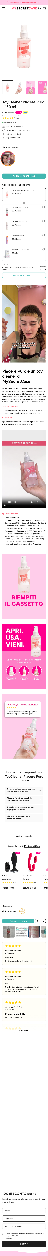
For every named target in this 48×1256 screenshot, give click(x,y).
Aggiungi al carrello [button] (24, 275)
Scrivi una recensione (18, 921)
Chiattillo (6, 879)
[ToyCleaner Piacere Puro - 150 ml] (7, 87)
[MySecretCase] (24, 8)
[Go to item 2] (21, 932)
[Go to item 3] (34, 932)
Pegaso (26, 879)
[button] (39, 8)
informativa (29, 1233)
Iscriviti (24, 1244)
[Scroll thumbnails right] (43, 932)
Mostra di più (23, 1030)
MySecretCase (32, 846)
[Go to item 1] (9, 932)
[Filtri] (37, 921)
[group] (24, 2)
